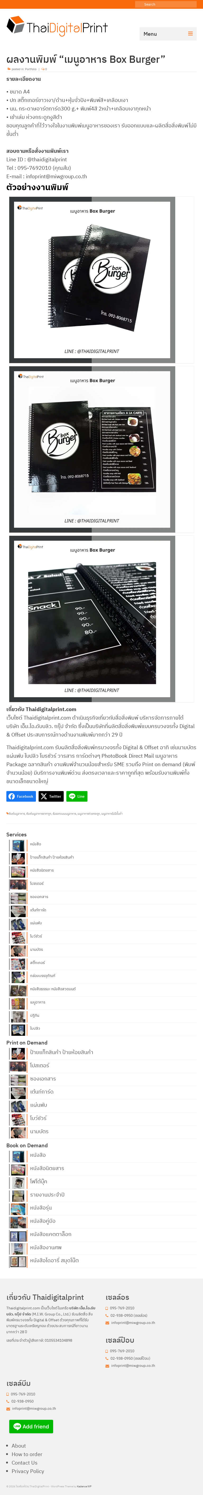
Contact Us (25, 1462)
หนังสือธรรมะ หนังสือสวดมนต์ (53, 989)
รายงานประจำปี (47, 1194)
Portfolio (30, 69)
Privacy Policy (28, 1471)
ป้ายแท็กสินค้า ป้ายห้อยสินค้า (52, 857)
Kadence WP (84, 1486)
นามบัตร (36, 949)
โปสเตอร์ (36, 883)
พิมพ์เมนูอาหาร (16, 813)
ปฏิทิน (34, 1015)
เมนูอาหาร (37, 1002)
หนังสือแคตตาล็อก (50, 1233)
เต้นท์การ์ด (38, 910)
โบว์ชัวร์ (36, 936)
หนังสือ (35, 844)
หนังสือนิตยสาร (42, 870)
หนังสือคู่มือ (43, 1220)
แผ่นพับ (36, 923)
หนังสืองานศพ (46, 1247)
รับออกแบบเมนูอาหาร (64, 813)
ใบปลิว (35, 1028)
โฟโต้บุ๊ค (38, 1181)
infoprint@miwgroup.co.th (132, 1322)
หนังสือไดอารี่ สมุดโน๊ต (54, 1260)
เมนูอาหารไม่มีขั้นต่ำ (112, 813)
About (19, 1445)
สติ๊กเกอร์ (37, 962)
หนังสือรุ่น (41, 1207)
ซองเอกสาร (39, 896)
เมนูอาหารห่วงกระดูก (88, 813)
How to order (27, 1454)
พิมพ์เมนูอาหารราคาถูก (38, 813)
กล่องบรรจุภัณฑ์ (42, 975)
